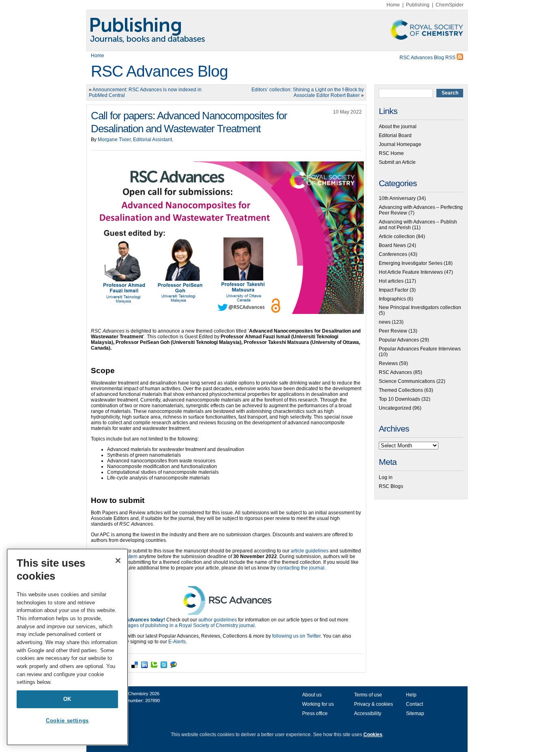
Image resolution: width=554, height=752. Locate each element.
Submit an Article (397, 162)
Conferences (393, 254)
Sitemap (415, 713)
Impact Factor (393, 290)
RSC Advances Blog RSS (428, 57)
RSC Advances (395, 372)
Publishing (417, 5)
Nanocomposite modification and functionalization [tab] (162, 466)
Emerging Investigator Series (410, 263)
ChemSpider (450, 5)
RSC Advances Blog (159, 71)
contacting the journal (300, 568)
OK (67, 699)
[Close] (118, 560)
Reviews (388, 363)
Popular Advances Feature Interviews (420, 349)
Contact (414, 704)
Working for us (318, 704)
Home (393, 5)
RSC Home (391, 153)
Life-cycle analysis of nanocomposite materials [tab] (158, 478)
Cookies (372, 734)
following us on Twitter (296, 636)
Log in (386, 477)
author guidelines (217, 620)
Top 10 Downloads (399, 399)
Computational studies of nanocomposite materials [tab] (163, 472)
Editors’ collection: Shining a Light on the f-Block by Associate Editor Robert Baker (307, 92)
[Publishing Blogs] (277, 30)
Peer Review (393, 331)
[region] (67, 647)
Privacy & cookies (373, 704)
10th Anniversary (397, 198)
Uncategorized (395, 408)
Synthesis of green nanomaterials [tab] (144, 455)
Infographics (392, 299)
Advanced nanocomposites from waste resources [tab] (161, 461)
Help (411, 695)
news (385, 322)
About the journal (398, 126)
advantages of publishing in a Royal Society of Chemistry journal (184, 625)
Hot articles (391, 281)
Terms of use (368, 695)
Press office (315, 713)
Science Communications (407, 381)
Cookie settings (67, 721)
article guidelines (310, 551)
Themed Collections (401, 390)
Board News (392, 245)
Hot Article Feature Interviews (411, 272)
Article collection (397, 236)
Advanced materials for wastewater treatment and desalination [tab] (175, 449)
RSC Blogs (391, 486)
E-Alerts (177, 642)
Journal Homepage (400, 144)
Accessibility (367, 713)
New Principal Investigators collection (420, 307)
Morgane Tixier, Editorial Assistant (135, 139)
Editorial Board (395, 135)
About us (312, 695)
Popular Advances (399, 340)
